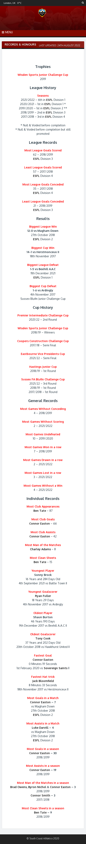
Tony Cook (42, 638)
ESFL (49, 99)
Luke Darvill (40, 727)
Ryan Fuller (43, 596)
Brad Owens (18, 787)
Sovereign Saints (55, 668)
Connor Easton (39, 523)
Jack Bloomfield (43, 681)
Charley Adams (40, 549)
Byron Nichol (37, 787)
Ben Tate (39, 510)
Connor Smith (40, 795)
